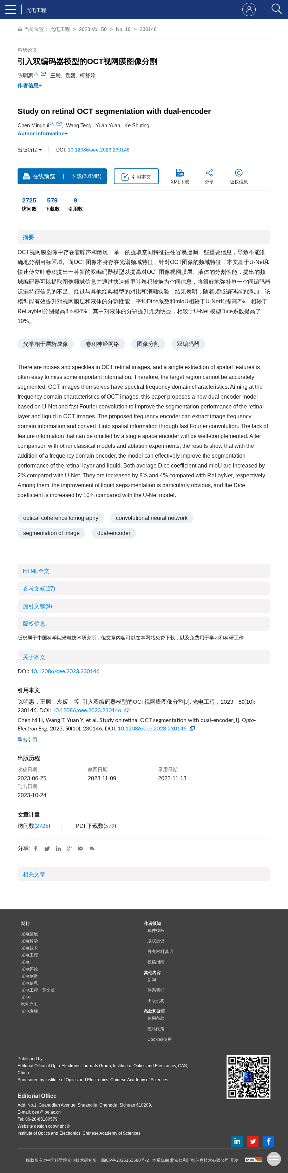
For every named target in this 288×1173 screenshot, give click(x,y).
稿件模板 (156, 930)
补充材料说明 (160, 951)
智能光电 (29, 1004)
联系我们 (156, 990)
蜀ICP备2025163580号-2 (125, 1160)
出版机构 (156, 1000)
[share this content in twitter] (252, 1141)
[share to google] (69, 849)
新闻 (152, 979)
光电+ (26, 997)
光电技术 (29, 948)
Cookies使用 (160, 1039)
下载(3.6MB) (86, 176)
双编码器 (188, 344)
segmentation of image (51, 533)
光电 (25, 962)
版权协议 (156, 941)
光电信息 (29, 983)
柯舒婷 (88, 75)
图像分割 (148, 344)
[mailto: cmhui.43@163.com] (59, 124)
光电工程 (60, 29)
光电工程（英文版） (40, 990)
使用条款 (156, 1018)
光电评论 (29, 969)
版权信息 (34, 624)
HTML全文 (36, 571)
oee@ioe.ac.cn (46, 1112)
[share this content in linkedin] (237, 1141)
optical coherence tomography (60, 518)
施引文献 (37, 606)
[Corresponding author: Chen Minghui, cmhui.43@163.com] (51, 124)
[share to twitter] (47, 849)
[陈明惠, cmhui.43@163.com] (36, 74)
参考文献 (39, 589)
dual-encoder (113, 533)
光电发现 (29, 1011)
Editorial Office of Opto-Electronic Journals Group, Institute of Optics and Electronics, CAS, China (103, 1069)
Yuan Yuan (108, 125)
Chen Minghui (33, 125)
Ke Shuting (136, 125)
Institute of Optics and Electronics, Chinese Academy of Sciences (106, 1079)
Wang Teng (78, 125)
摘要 (28, 237)
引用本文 (141, 177)
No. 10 (123, 29)
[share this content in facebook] (268, 1141)
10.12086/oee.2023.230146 (99, 150)
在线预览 (44, 176)
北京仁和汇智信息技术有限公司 (199, 1160)
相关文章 (34, 874)
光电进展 (29, 934)
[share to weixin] (92, 849)
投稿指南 (156, 962)
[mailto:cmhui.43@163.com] (43, 74)
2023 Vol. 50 (93, 29)
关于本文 (34, 657)
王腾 (55, 75)
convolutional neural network (152, 518)
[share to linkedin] (58, 849)
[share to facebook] (35, 849)
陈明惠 (25, 75)
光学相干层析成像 (45, 344)
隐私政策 (156, 1028)
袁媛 (70, 75)
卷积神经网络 (102, 344)
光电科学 (29, 941)
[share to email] (80, 849)
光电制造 (29, 976)
